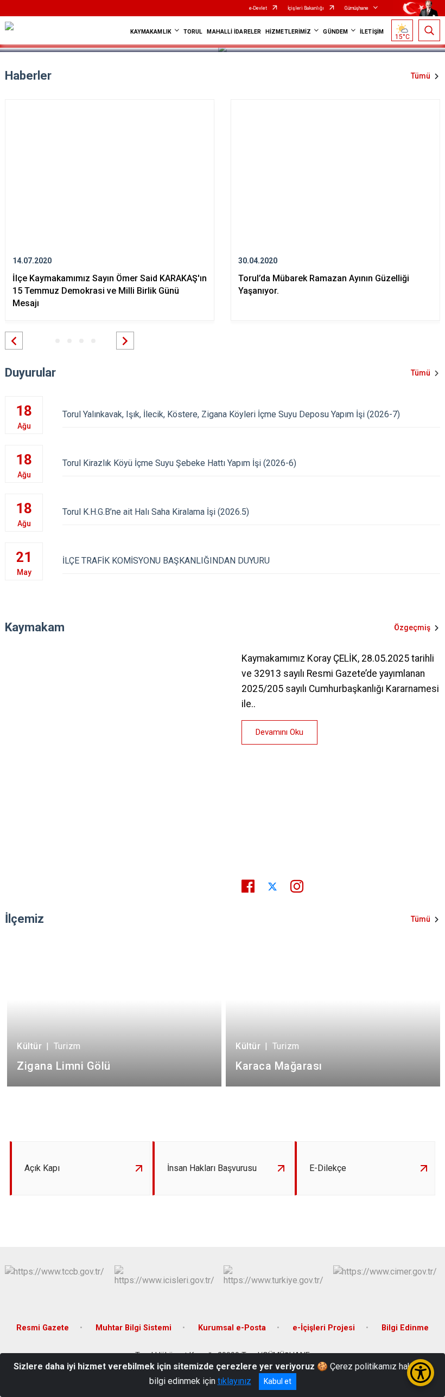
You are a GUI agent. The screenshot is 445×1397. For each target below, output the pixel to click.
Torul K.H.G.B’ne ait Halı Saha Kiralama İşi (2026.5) (155, 512)
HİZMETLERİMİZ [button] (288, 31)
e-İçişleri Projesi (324, 1328)
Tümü (420, 76)
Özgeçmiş (412, 627)
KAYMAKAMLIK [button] (150, 31)
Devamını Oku (279, 732)
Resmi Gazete (42, 1328)
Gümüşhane (356, 8)
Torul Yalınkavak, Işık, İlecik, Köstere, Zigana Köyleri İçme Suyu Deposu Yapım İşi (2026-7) (231, 414)
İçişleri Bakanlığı (306, 8)
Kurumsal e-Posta (232, 1328)
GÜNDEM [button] (335, 31)
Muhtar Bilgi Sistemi (133, 1328)
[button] (14, 341)
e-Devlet (258, 8)
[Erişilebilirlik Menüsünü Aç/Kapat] (420, 1372)
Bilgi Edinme (405, 1328)
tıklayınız (234, 1381)
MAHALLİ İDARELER (234, 31)
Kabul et (277, 1381)
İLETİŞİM (372, 31)
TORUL (193, 31)
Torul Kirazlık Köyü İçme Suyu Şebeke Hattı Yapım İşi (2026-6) (179, 463)
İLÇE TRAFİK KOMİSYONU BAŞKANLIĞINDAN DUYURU (166, 560)
